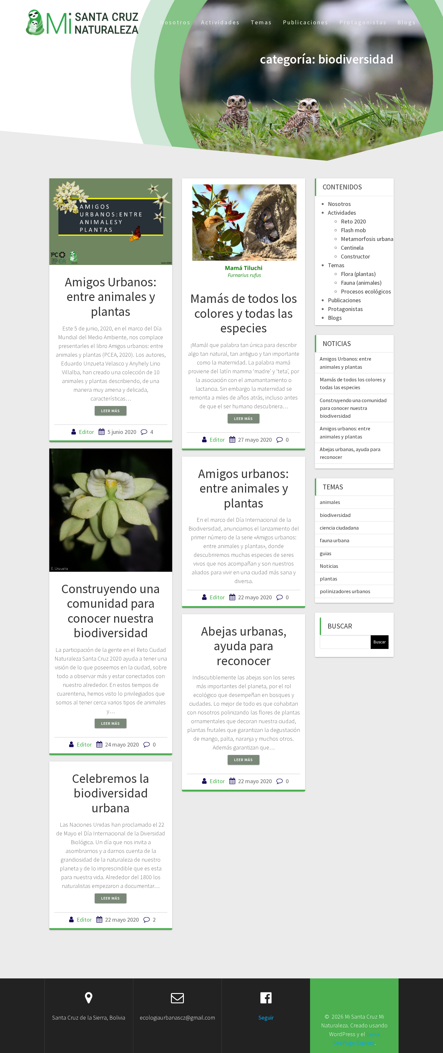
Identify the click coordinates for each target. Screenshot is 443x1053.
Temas (261, 22)
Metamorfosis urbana (367, 239)
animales (330, 502)
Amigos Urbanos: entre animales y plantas (111, 296)
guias (325, 553)
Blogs (406, 22)
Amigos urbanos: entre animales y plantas (243, 488)
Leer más (110, 410)
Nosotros (175, 22)
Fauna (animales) (361, 282)
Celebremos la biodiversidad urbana (110, 793)
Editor (86, 432)
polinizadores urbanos (345, 591)
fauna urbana (334, 540)
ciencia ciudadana (339, 527)
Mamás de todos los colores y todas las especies (243, 313)
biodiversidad (335, 515)
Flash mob (353, 230)
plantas (328, 578)
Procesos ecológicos (366, 291)
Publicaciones (306, 22)
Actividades (220, 22)
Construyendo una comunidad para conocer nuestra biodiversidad (110, 610)
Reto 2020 (353, 221)
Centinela (352, 247)
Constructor (355, 256)
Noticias (329, 566)
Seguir (266, 1017)
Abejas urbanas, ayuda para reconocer (243, 646)
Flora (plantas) (358, 274)
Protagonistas (363, 22)
